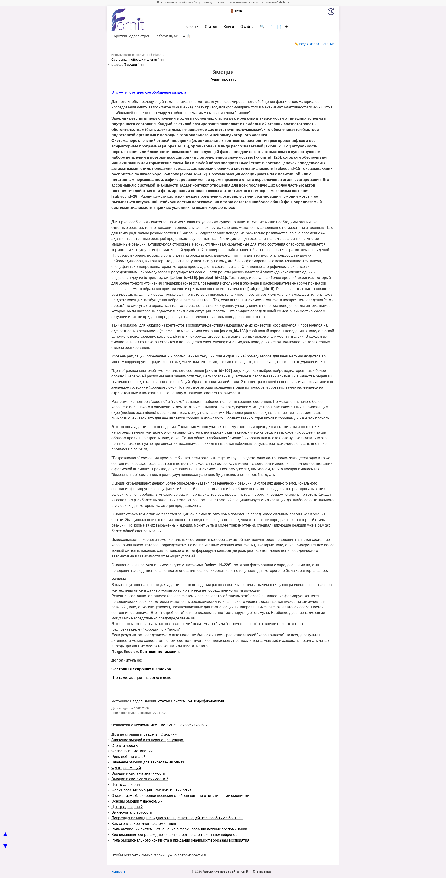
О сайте (246, 27)
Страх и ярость (125, 745)
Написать (118, 871)
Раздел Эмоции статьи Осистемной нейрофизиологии (177, 701)
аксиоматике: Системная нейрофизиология (172, 725)
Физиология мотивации (132, 751)
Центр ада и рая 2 (127, 807)
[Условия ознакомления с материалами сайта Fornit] (331, 12)
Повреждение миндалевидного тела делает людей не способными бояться (177, 818)
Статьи (211, 27)
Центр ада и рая (126, 784)
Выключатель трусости (132, 812)
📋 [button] (188, 36)
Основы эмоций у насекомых (137, 801)
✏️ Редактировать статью (314, 44)
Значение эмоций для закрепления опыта (148, 762)
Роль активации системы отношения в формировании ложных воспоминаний (179, 829)
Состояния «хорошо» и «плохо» (141, 669)
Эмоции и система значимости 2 (140, 779)
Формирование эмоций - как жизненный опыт (151, 790)
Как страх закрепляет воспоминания (144, 823)
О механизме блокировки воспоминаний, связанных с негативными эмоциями (180, 795)
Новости (191, 27)
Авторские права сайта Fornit (225, 871)
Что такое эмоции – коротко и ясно (141, 678)
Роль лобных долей (128, 756)
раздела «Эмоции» (160, 734)
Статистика (262, 871)
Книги (229, 27)
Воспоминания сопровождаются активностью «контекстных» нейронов (174, 834)
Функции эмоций (126, 768)
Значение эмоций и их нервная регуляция (148, 740)
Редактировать (223, 79)
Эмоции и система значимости (138, 773)
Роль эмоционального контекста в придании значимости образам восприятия (180, 840)
